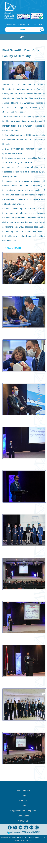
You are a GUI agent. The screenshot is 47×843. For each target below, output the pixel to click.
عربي (40, 24)
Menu (23, 37)
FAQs (23, 796)
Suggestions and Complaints (23, 811)
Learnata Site (10, 24)
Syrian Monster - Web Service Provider (26, 838)
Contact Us (23, 821)
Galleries (23, 801)
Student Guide (23, 790)
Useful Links (23, 816)
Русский (31, 24)
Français (22, 24)
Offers (23, 806)
